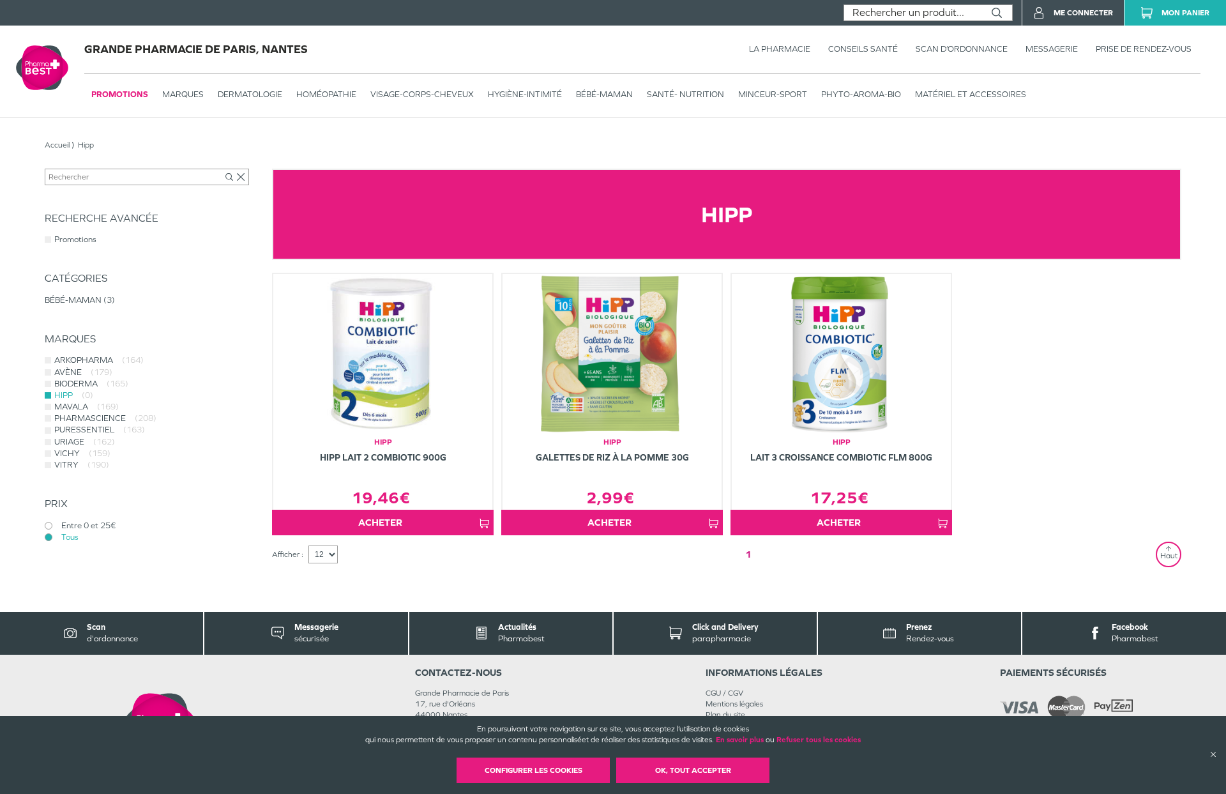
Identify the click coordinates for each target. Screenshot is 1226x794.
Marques (183, 94)
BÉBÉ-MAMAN (604, 94)
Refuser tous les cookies (818, 739)
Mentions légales (734, 703)
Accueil (57, 145)
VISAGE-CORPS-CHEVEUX (422, 94)
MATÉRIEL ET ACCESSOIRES (970, 94)
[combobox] (912, 12)
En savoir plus (740, 739)
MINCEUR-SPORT (772, 94)
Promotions (119, 94)
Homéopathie (326, 94)
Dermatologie (250, 94)
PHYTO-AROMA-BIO (861, 94)
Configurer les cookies (533, 770)
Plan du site (725, 714)
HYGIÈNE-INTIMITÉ (525, 94)
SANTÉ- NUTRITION (685, 94)
